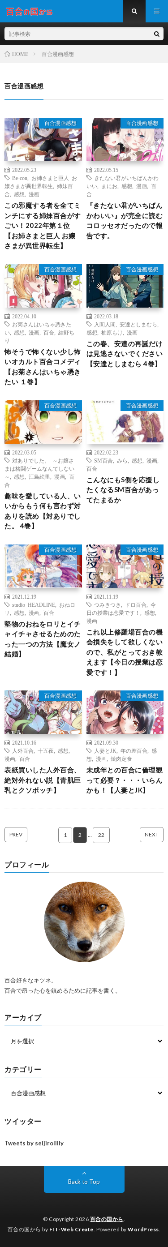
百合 (48, 332)
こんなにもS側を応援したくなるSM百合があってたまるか (123, 490)
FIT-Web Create (71, 1229)
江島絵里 (39, 476)
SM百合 (103, 460)
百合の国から (107, 1219)
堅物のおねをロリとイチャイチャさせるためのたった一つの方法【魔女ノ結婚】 (42, 639)
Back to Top (84, 1181)
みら (122, 460)
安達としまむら (138, 324)
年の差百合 (134, 750)
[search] (157, 33)
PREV (15, 834)
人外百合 (23, 750)
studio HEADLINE (33, 604)
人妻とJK (105, 750)
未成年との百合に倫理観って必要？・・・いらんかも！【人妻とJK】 (124, 780)
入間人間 (105, 324)
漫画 (34, 194)
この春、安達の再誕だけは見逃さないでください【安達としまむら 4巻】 (124, 353)
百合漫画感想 (60, 123)
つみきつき (107, 604)
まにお (109, 186)
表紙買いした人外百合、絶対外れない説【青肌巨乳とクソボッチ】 (42, 780)
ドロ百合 (135, 604)
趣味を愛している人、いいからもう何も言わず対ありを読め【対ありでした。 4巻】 (42, 511)
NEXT (152, 834)
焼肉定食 (121, 758)
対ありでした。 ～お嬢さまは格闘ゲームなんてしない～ (39, 468)
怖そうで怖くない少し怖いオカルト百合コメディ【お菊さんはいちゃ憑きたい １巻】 (42, 366)
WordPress (143, 1229)
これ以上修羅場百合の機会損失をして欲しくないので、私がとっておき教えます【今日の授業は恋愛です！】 (124, 652)
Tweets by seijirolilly (34, 1143)
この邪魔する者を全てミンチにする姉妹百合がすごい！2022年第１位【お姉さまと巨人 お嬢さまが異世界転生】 (42, 225)
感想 (19, 194)
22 (101, 834)
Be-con (19, 177)
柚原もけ (112, 332)
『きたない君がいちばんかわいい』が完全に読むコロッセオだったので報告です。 (124, 220)
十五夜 (46, 750)
